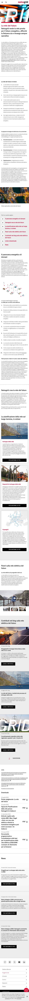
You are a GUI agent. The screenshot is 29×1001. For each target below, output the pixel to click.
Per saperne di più (14, 460)
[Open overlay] (26, 990)
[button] (26, 598)
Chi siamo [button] (4, 976)
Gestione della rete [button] (6, 969)
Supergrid (24, 352)
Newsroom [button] (4, 983)
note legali (19, 998)
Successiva (16, 758)
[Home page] (23, 2)
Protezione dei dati (5, 991)
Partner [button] (4, 986)
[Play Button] (14, 195)
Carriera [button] (4, 979)
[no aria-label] (5, 962)
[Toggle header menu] (2, 2)
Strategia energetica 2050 (7, 60)
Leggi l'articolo (8, 663)
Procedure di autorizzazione (7, 788)
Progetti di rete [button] (5, 972)
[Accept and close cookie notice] (27, 996)
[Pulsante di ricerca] (6, 2)
